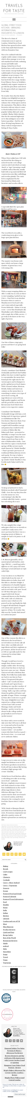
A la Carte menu (10, 826)
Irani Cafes (17, 832)
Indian (13, 832)
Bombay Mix (3, 827)
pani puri (12, 836)
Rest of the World (9, 938)
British (12, 827)
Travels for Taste (14, 8)
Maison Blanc (18, 833)
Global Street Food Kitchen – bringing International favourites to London (12, 29)
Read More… (16, 1035)
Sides (5, 949)
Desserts (6, 888)
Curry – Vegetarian (10, 885)
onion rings (3, 836)
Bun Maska (16, 827)
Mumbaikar (23, 834)
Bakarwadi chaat (17, 826)
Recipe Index (8, 935)
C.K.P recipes (8, 872)
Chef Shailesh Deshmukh (6, 829)
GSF (21, 830)
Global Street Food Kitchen (15, 830)
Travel (5, 957)
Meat (5, 924)
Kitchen (6, 916)
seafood (6, 946)
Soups (5, 954)
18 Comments (19, 35)
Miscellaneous (8, 927)
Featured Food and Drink (12, 894)
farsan (22, 829)
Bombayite (9, 827)
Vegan (5, 960)
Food (5, 902)
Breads (5, 869)
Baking (5, 866)
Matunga (3, 834)
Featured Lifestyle (9, 896)
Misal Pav (19, 834)
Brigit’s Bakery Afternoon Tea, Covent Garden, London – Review (15, 1073)
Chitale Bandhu (15, 829)
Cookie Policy (14, 1091)
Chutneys (6, 877)
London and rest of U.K (11, 921)
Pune (22, 836)
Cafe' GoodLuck (22, 827)
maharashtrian (12, 833)
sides (11, 837)
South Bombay (15, 837)
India (10, 832)
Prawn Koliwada (17, 836)
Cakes (5, 874)
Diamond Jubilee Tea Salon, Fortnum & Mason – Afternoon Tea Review (15, 1051)
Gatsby (7, 830)
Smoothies (7, 952)
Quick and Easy (8, 932)
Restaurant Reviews (14, 825)
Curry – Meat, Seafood (11, 883)
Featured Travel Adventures (13, 899)
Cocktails (6, 880)
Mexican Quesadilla (13, 834)
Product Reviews (9, 930)
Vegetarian (7, 963)
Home (5, 908)
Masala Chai (23, 833)
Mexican (7, 834)
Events (5, 891)
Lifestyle (8, 825)
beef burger (23, 826)
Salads (5, 943)
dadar (19, 829)
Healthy (6, 905)
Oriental (8, 836)
